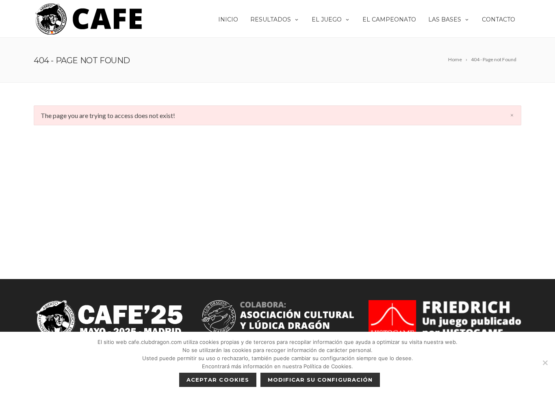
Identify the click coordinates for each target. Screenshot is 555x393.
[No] (545, 363)
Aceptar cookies (217, 379)
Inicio (228, 19)
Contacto (498, 19)
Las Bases (444, 19)
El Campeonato (389, 19)
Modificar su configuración (320, 379)
